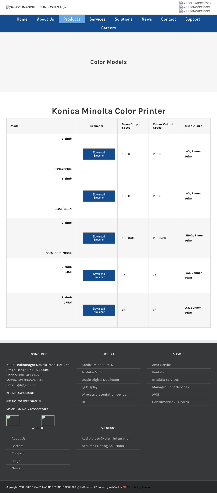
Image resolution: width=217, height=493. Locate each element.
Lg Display (89, 387)
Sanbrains (148, 487)
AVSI (155, 394)
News (16, 468)
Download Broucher (99, 154)
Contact (18, 453)
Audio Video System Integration (106, 438)
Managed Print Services (170, 387)
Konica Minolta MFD (97, 365)
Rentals (158, 372)
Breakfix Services (165, 380)
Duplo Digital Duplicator (100, 380)
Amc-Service (161, 365)
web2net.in (115, 487)
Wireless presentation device (104, 394)
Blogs (16, 461)
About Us (18, 438)
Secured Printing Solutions (103, 446)
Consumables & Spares (170, 402)
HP (84, 402)
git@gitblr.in (26, 385)
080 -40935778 (30, 375)
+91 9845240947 (30, 380)
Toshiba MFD (92, 372)
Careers (17, 446)
